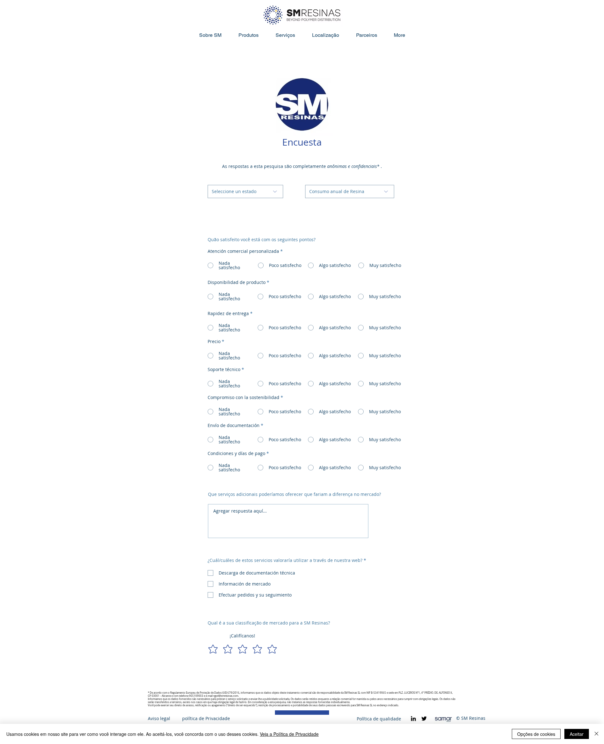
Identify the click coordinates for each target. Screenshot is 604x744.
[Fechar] (596, 734)
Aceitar (577, 734)
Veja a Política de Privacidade (289, 734)
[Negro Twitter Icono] (424, 718)
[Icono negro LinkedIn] (413, 718)
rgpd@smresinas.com (225, 695)
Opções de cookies (536, 734)
